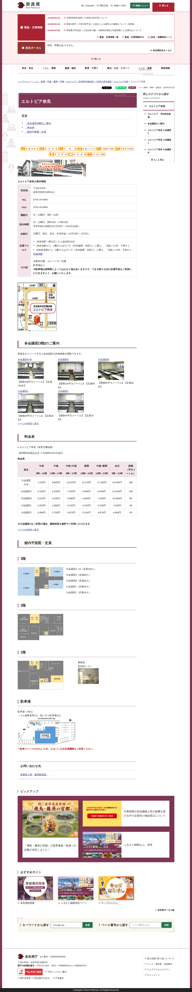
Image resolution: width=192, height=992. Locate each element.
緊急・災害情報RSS (134, 37)
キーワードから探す (35, 925)
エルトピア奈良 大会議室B (159, 151)
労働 (62, 81)
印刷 (133, 88)
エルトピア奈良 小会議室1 (159, 141)
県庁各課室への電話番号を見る (34, 978)
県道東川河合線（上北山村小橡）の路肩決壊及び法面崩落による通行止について (104, 30)
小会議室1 (23, 391)
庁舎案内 (59, 978)
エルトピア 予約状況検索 (159, 115)
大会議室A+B (25, 359)
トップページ (24, 81)
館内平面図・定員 (35, 132)
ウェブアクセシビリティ (158, 969)
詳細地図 (38, 254)
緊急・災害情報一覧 (109, 37)
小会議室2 (63, 391)
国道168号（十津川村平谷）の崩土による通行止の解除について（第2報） (101, 24)
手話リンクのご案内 (57, 972)
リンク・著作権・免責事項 (159, 964)
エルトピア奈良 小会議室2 (159, 131)
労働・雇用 (52, 81)
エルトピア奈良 (121, 81)
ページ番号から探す (115, 925)
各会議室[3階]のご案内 (38, 123)
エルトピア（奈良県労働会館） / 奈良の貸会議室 (89, 81)
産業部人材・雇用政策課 (34, 774)
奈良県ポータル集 (166, 910)
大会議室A (63, 359)
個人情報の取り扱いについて (160, 958)
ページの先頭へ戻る (28, 423)
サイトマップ (153, 975)
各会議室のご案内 (156, 123)
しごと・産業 (38, 81)
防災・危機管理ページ (161, 37)
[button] (88, 5)
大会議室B (103, 359)
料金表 (29, 127)
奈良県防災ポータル (162, 50)
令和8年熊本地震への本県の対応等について (86, 18)
